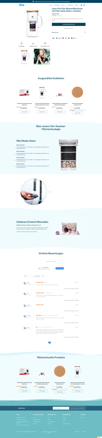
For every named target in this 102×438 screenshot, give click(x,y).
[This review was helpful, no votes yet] (75, 288)
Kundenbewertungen (66, 423)
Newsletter (50, 423)
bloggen (49, 419)
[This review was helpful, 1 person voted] (75, 310)
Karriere (64, 421)
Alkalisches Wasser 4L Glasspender (22, 425)
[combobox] (28, 276)
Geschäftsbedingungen (45, 431)
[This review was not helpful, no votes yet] (77, 288)
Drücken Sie (64, 419)
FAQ (48, 417)
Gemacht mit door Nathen (80, 431)
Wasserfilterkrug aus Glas (21, 419)
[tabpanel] (33, 191)
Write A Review (60, 268)
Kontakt (34, 417)
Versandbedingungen (37, 419)
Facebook (82, 417)
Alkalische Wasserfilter (20, 417)
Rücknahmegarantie (36, 421)
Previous (17, 192)
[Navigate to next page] (55, 343)
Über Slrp (64, 417)
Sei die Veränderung (51, 421)
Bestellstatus (35, 423)
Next (50, 192)
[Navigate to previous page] (47, 343)
